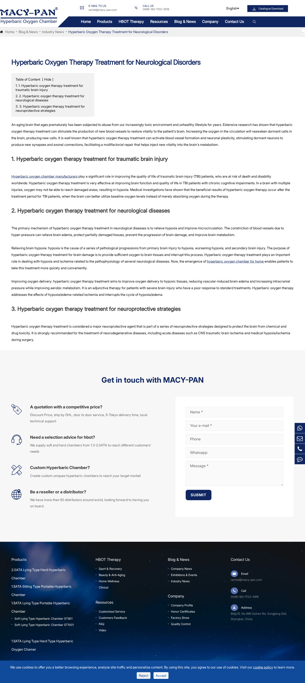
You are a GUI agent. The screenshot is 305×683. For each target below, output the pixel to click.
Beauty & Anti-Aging (112, 575)
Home (86, 21)
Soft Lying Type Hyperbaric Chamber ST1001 (44, 624)
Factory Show (180, 617)
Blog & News (185, 21)
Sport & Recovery (110, 568)
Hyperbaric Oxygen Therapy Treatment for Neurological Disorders (118, 32)
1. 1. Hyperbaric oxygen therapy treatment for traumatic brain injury (49, 88)
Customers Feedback (113, 617)
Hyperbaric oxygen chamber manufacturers (44, 176)
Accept (161, 675)
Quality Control (180, 624)
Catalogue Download (271, 8)
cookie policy (263, 667)
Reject (143, 675)
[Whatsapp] (300, 428)
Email (244, 573)
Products (104, 21)
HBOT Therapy (131, 21)
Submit (198, 495)
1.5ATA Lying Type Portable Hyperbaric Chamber (40, 607)
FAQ (101, 624)
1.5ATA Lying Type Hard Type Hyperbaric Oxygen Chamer (42, 645)
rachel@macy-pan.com (103, 9)
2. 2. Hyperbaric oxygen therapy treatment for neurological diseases (50, 98)
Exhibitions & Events (184, 575)
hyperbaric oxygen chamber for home (235, 261)
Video (102, 630)
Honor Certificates (183, 611)
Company (210, 21)
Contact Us (234, 21)
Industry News (53, 32)
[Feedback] (300, 459)
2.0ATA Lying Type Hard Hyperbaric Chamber (38, 574)
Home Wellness (109, 581)
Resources (159, 21)
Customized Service (112, 611)
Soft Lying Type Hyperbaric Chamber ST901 (43, 618)
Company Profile (182, 605)
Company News (181, 568)
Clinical (103, 587)
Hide (47, 79)
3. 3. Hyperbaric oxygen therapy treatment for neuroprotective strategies (50, 108)
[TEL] (300, 449)
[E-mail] (300, 438)
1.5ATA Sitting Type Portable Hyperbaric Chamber (41, 590)
